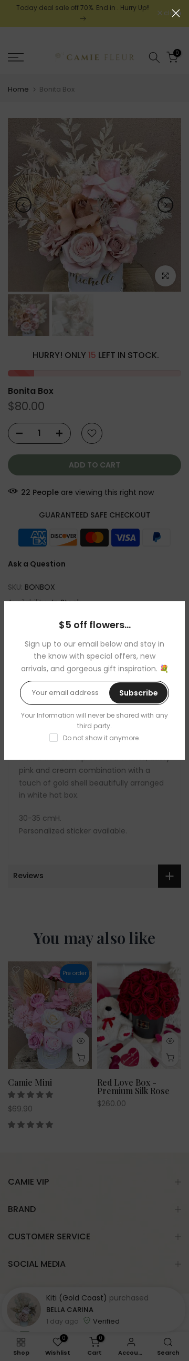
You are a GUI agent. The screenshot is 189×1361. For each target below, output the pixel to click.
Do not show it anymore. (101, 737)
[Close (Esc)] (176, 13)
